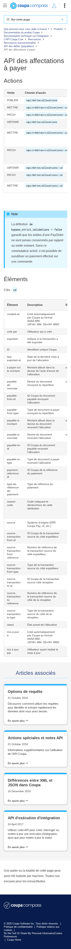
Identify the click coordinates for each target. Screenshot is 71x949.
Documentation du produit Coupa (22, 32)
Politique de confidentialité (18, 926)
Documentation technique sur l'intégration (26, 35)
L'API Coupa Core (13, 39)
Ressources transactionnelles (20, 42)
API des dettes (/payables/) (19, 46)
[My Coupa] (54, 5)
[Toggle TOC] (5, 5)
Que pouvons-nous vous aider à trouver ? (26, 29)
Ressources (34, 39)
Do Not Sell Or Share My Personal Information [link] (29, 933)
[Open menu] (64, 5)
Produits (58, 29)
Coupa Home (14, 939)
